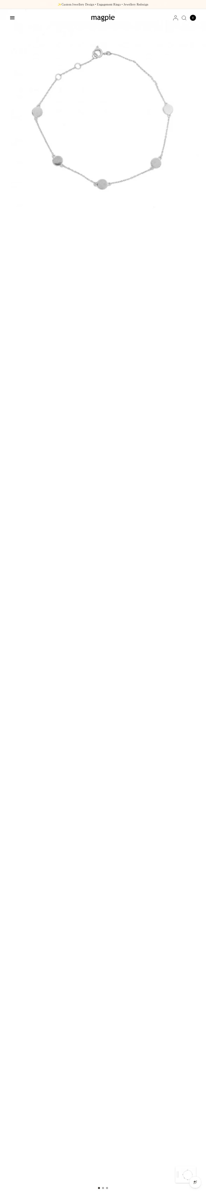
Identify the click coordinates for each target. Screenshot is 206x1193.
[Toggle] (177, 1174)
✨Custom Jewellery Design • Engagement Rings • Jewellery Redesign (103, 4)
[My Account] (175, 18)
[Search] (184, 18)
